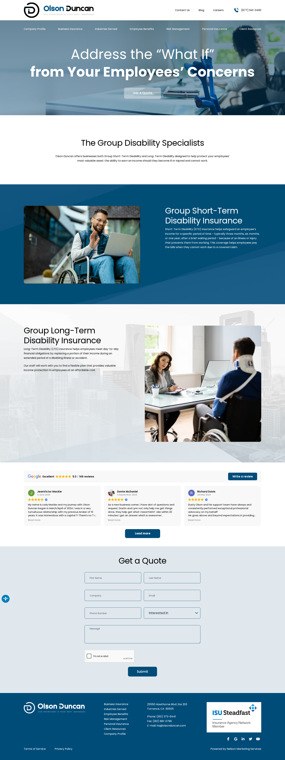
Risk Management (178, 29)
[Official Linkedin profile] (243, 739)
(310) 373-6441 (166, 716)
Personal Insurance (214, 29)
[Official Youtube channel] (258, 739)
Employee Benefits (142, 29)
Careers (218, 10)
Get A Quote (142, 93)
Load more (142, 533)
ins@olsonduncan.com (171, 725)
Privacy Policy (63, 749)
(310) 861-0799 (162, 721)
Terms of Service (35, 749)
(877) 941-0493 (251, 10)
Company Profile (35, 29)
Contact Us (182, 10)
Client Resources (250, 29)
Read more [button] (34, 520)
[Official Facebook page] (228, 739)
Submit (142, 671)
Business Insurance (70, 29)
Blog (201, 10)
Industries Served (106, 29)
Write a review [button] (242, 476)
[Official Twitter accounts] (250, 739)
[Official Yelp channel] (235, 739)
